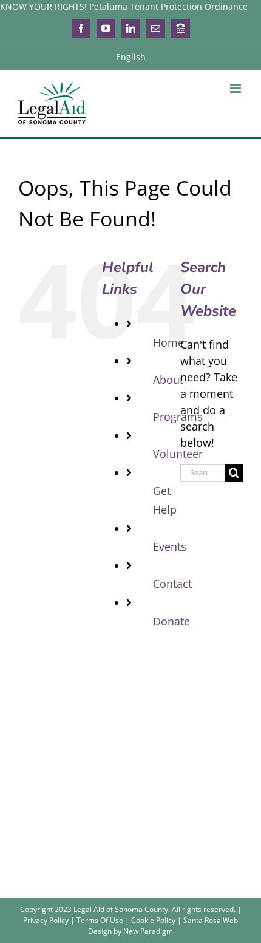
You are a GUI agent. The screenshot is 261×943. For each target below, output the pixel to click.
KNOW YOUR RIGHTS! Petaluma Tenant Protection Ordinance (124, 6)
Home (168, 342)
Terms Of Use (99, 920)
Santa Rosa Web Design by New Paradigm (163, 925)
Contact (172, 583)
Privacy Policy (46, 920)
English (131, 57)
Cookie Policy (153, 920)
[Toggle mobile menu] (236, 88)
